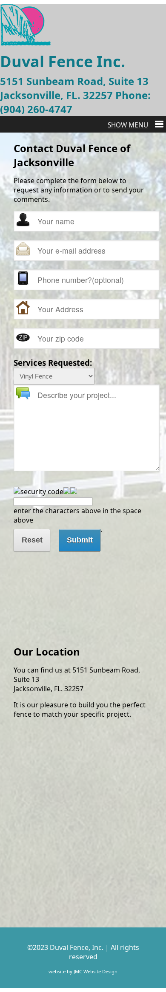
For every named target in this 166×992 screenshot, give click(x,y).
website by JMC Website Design (83, 971)
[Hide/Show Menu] (135, 125)
